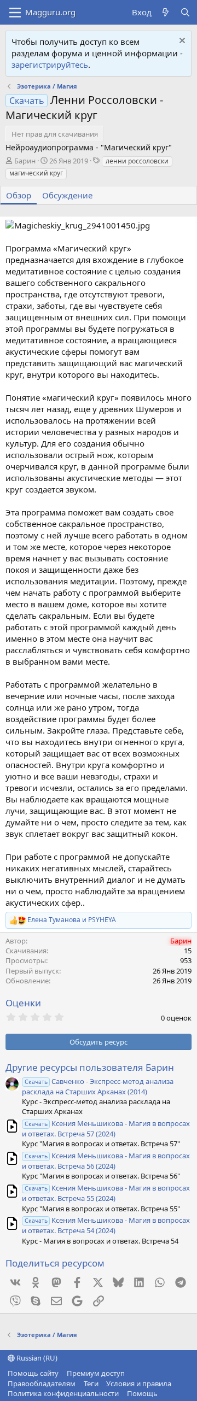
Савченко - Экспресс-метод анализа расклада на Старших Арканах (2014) (97, 1086)
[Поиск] (185, 12)
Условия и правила (138, 1383)
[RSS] (165, 1393)
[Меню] (15, 13)
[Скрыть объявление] (181, 42)
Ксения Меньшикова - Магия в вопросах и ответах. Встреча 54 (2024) (106, 1225)
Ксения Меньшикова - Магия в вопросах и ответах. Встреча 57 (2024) (106, 1128)
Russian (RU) (36, 1358)
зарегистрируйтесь (49, 64)
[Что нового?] (165, 12)
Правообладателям (42, 1383)
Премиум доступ (96, 1373)
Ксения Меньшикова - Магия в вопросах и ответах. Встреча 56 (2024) (106, 1161)
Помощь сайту (33, 1373)
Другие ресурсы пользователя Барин (89, 1067)
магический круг (36, 173)
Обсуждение (67, 195)
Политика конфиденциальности (63, 1393)
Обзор (18, 195)
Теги (91, 1383)
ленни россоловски (137, 161)
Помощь (142, 1393)
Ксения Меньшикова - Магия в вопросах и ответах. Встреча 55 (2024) (106, 1193)
